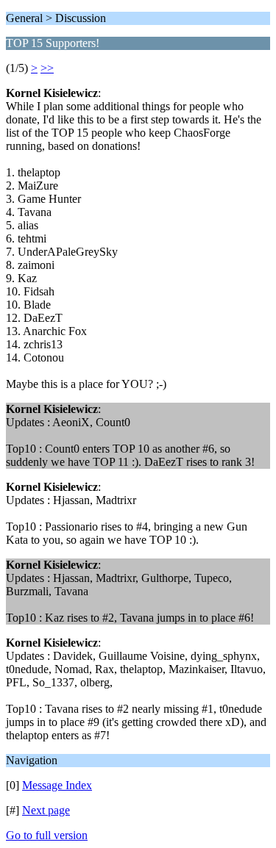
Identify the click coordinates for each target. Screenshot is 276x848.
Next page (46, 810)
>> (47, 68)
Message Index (57, 785)
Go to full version (47, 835)
